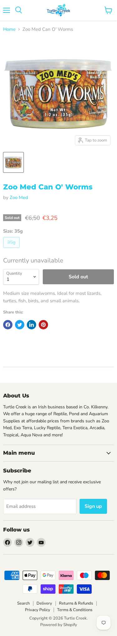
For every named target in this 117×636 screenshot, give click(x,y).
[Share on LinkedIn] (31, 324)
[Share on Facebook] (7, 324)
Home (9, 29)
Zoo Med (19, 197)
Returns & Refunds (76, 603)
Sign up (93, 506)
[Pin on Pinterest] (43, 324)
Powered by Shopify (58, 625)
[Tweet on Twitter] (19, 324)
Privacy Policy (37, 610)
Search (23, 603)
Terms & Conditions (74, 610)
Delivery (44, 603)
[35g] (12, 249)
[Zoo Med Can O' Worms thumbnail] (13, 162)
